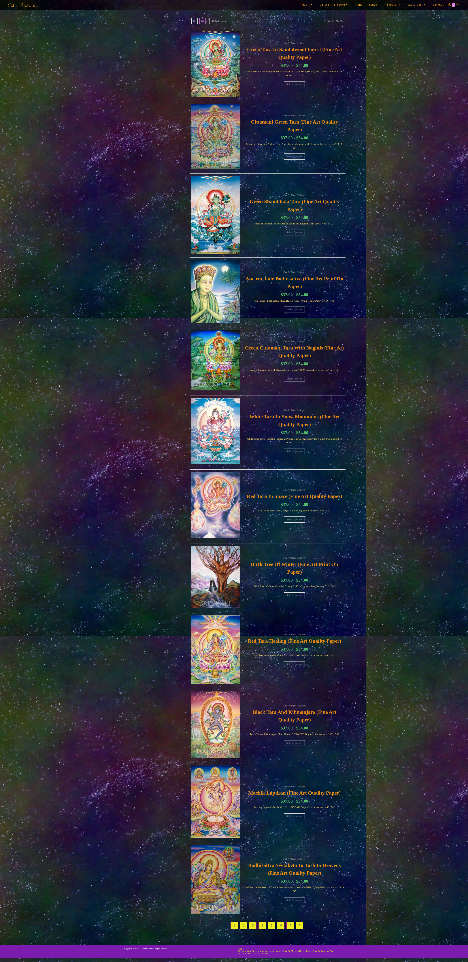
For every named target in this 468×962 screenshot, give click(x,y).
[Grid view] (194, 21)
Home (239, 949)
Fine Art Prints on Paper (323, 951)
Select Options (294, 84)
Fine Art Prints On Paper (294, 43)
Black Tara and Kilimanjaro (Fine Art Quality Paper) (294, 716)
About (256, 953)
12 (333, 21)
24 (337, 21)
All (341, 21)
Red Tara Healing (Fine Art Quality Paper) (294, 641)
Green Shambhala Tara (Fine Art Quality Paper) (294, 205)
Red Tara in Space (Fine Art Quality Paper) (294, 496)
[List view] (202, 21)
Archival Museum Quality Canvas (266, 951)
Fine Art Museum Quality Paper (297, 951)
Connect (264, 953)
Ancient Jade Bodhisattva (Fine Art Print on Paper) (295, 282)
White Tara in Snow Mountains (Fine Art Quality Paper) (294, 420)
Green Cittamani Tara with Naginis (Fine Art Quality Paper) (294, 351)
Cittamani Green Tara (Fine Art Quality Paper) (294, 125)
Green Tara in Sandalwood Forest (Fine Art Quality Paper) (294, 53)
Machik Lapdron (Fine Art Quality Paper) (294, 793)
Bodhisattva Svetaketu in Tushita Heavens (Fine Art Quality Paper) (294, 869)
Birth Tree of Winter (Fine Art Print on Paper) (294, 568)
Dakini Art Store (244, 951)
